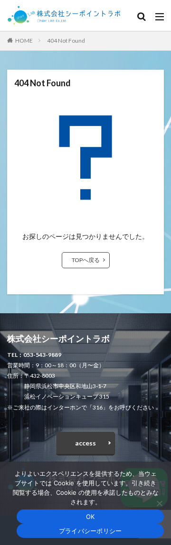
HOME (24, 40)
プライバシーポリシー (90, 531)
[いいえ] (159, 503)
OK (90, 516)
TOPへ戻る (86, 259)
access (85, 443)
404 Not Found (66, 40)
